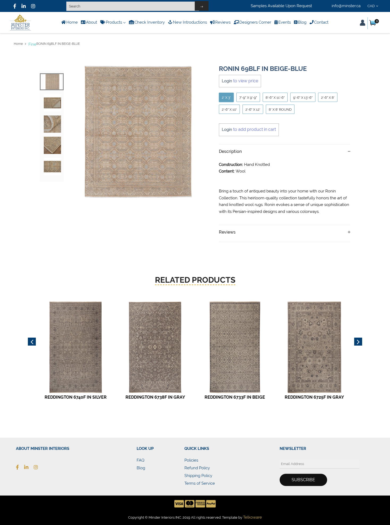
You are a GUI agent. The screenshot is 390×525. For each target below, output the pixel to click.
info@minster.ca (346, 5)
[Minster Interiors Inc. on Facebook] (15, 6)
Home (18, 44)
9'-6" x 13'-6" (303, 98)
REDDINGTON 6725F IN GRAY (314, 397)
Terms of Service (199, 483)
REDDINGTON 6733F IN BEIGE (235, 397)
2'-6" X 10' (229, 109)
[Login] (362, 22)
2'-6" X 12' (252, 109)
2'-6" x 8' (328, 98)
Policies (191, 460)
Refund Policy (197, 468)
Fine (32, 44)
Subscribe (303, 479)
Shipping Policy (198, 475)
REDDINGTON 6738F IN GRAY (155, 397)
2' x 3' (226, 98)
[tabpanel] (138, 131)
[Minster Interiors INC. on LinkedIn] (23, 6)
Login (227, 81)
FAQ (140, 460)
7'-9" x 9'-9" (248, 98)
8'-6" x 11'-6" (275, 98)
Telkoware (252, 517)
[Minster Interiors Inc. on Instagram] (38, 467)
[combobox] (373, 6)
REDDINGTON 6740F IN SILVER (76, 397)
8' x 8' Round (280, 109)
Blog (141, 468)
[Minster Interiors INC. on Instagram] (33, 6)
